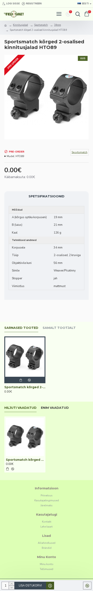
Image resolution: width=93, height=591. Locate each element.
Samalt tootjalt (59, 328)
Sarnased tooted (21, 328)
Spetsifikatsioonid (46, 196)
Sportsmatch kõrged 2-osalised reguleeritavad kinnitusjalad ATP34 (24, 387)
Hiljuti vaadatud (20, 408)
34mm (57, 25)
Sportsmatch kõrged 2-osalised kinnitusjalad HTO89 (25, 460)
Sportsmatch (41, 25)
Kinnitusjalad (20, 25)
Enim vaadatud (55, 408)
